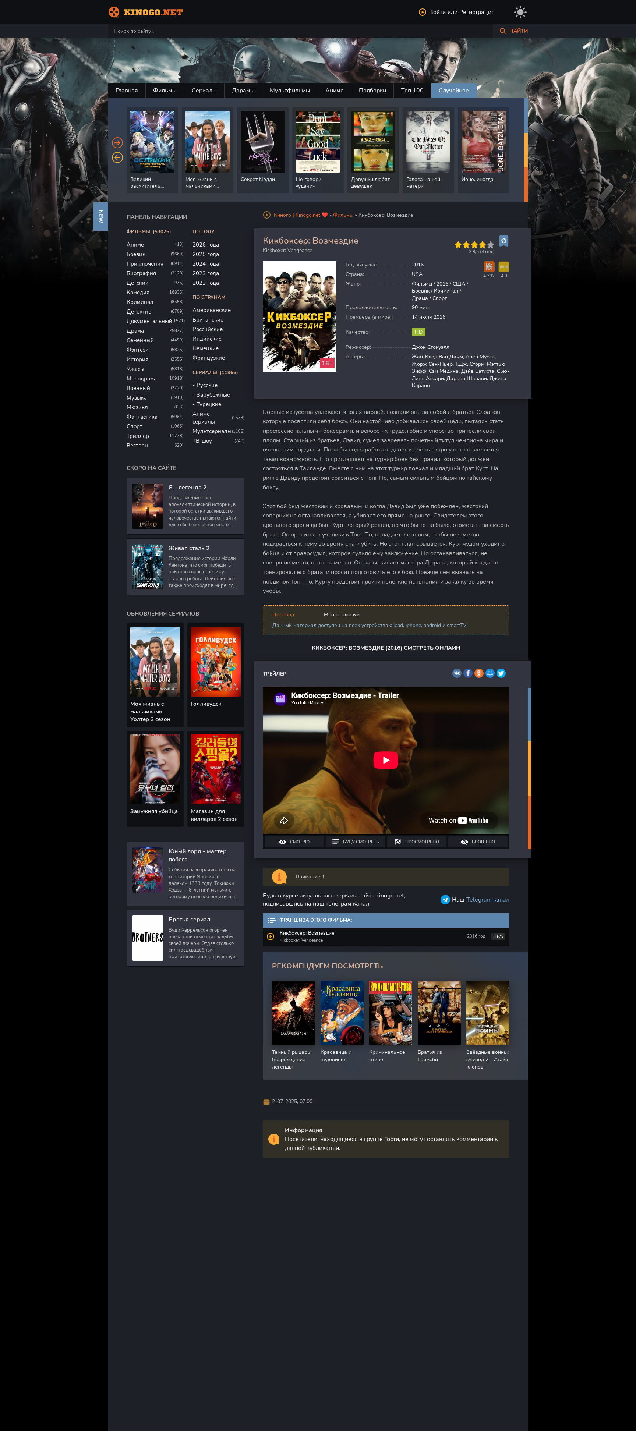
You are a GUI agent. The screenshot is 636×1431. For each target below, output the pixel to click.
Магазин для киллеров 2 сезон (214, 815)
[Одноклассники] (479, 673)
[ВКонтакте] (457, 673)
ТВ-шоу (202, 440)
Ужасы (135, 369)
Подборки (372, 90)
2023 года (205, 273)
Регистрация (477, 12)
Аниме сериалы (203, 417)
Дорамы (243, 90)
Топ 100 (412, 90)
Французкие (208, 358)
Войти (437, 12)
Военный (138, 388)
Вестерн (137, 445)
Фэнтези (138, 350)
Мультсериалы (212, 431)
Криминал (140, 302)
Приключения (145, 264)
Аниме (334, 90)
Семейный (140, 340)
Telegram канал (487, 900)
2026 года (205, 244)
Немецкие (205, 348)
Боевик (136, 254)
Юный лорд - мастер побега (198, 855)
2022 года (205, 283)
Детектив (139, 311)
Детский (138, 283)
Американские (211, 310)
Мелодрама (142, 378)
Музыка (137, 397)
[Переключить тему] (520, 12)
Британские (207, 319)
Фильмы (165, 90)
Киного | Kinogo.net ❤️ (301, 215)
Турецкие (209, 404)
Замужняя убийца (154, 811)
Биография (141, 273)
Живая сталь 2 (189, 548)
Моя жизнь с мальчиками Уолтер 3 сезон (150, 711)
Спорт (134, 426)
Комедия (138, 292)
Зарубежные (213, 395)
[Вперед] (117, 142)
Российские (207, 329)
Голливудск (206, 704)
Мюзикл (137, 407)
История (137, 359)
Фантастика (142, 417)
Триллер (138, 436)
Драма (135, 330)
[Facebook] (468, 673)
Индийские (207, 339)
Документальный (149, 321)
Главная (127, 90)
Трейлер (274, 673)
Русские (207, 385)
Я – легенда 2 (188, 488)
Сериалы (204, 90)
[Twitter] (501, 673)
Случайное (454, 90)
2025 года (205, 254)
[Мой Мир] (490, 673)
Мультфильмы (290, 90)
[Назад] (117, 157)
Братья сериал (189, 919)
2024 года (205, 264)
